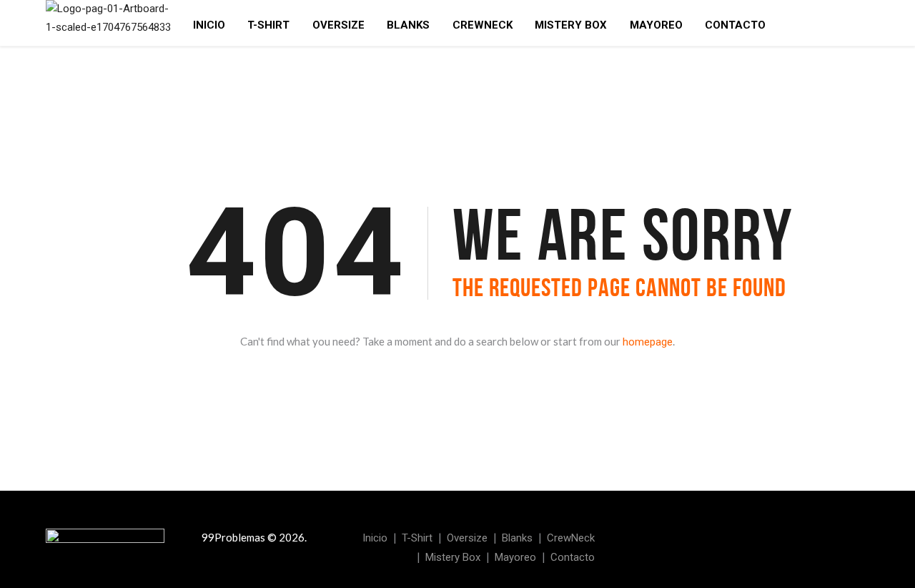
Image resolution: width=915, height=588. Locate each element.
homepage (648, 341)
